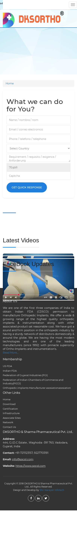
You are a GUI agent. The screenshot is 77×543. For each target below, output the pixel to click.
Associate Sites (12, 417)
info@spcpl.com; (23, 459)
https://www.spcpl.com (31, 466)
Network (8, 422)
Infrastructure (11, 413)
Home (10, 83)
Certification (10, 408)
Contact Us (9, 426)
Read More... (11, 352)
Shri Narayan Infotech (52, 490)
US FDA (7, 366)
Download (9, 404)
